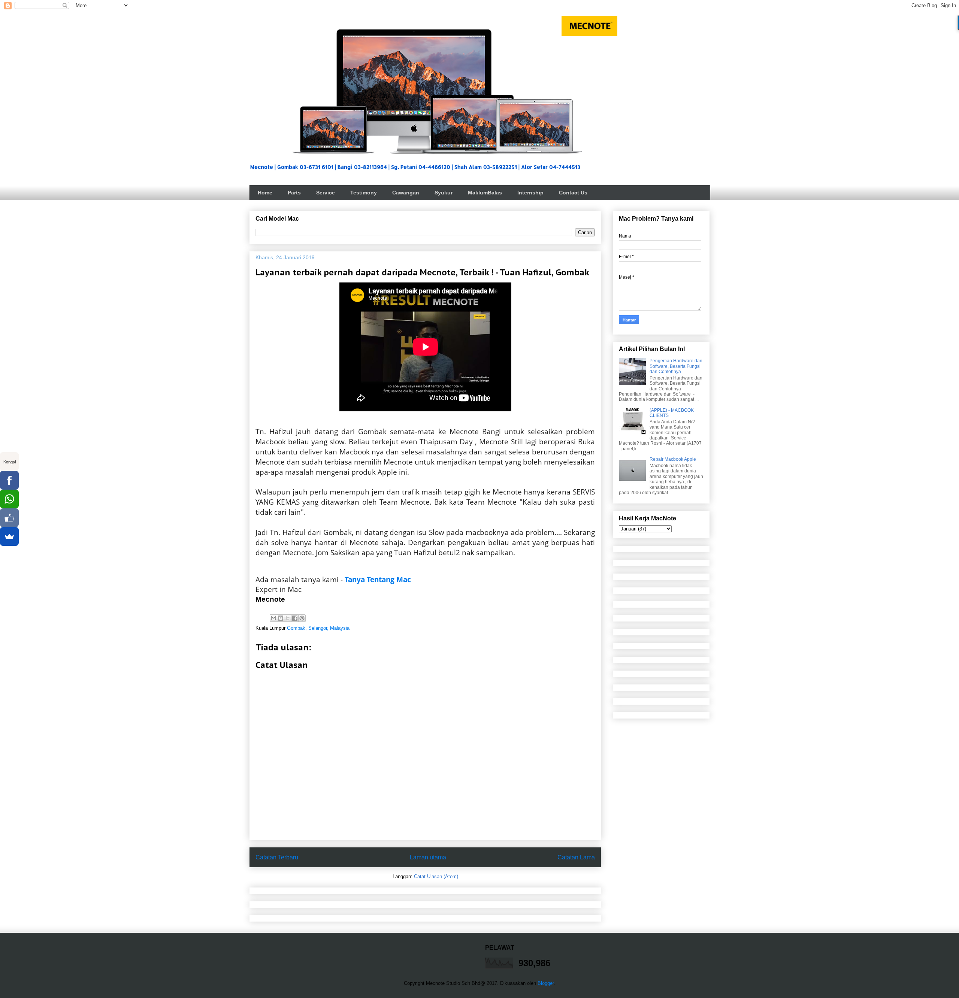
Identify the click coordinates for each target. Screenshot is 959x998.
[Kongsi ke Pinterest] (302, 618)
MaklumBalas (485, 193)
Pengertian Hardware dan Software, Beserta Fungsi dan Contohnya (676, 366)
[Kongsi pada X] (287, 618)
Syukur (444, 193)
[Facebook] (9, 480)
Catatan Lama (576, 857)
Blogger (546, 983)
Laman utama (428, 857)
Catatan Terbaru (276, 857)
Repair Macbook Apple (673, 459)
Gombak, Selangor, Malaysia (318, 628)
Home (265, 193)
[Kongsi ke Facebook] (295, 618)
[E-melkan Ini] (273, 618)
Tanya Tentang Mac (378, 579)
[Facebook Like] (9, 517)
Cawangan (405, 193)
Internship (530, 193)
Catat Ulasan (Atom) (436, 876)
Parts (294, 193)
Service (325, 193)
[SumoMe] (9, 536)
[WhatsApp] (9, 499)
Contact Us (573, 193)
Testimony (363, 193)
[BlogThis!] (280, 618)
